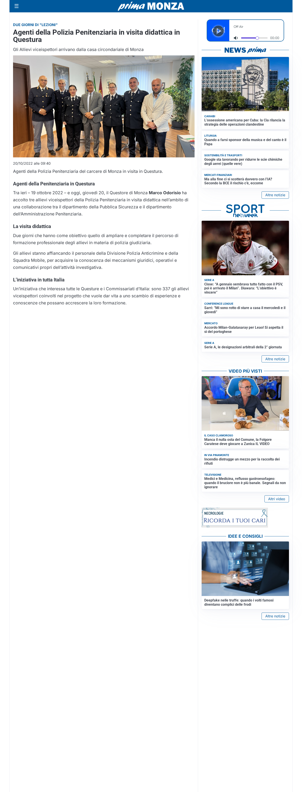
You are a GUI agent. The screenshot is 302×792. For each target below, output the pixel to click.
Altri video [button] (276, 499)
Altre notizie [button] (275, 195)
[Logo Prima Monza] (151, 6)
